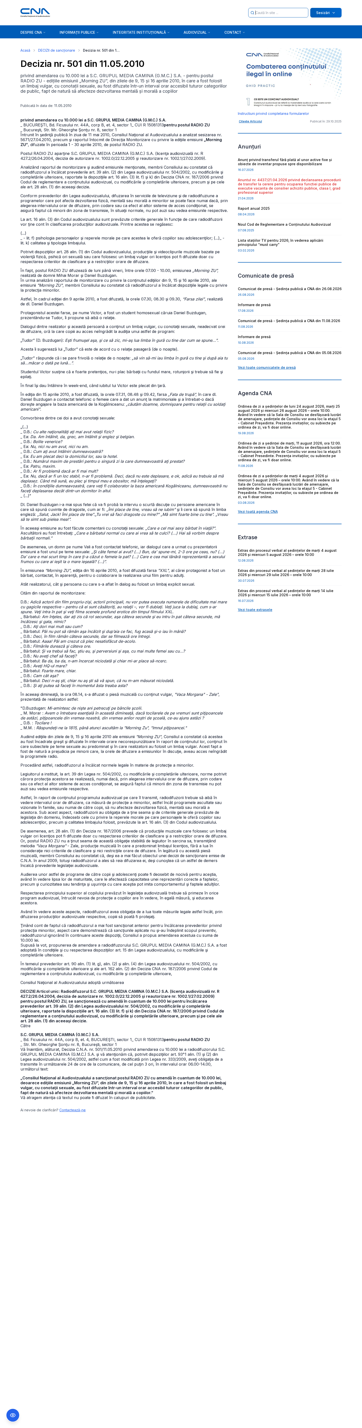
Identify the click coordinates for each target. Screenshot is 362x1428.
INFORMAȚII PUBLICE (77, 32)
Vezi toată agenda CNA (258, 511)
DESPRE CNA (31, 32)
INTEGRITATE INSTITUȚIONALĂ (139, 32)
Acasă (25, 50)
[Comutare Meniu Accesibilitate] (13, 1415)
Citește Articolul (250, 121)
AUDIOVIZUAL (195, 32)
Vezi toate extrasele (255, 610)
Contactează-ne (72, 1110)
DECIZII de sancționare (56, 50)
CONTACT (232, 32)
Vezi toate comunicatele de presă (267, 367)
